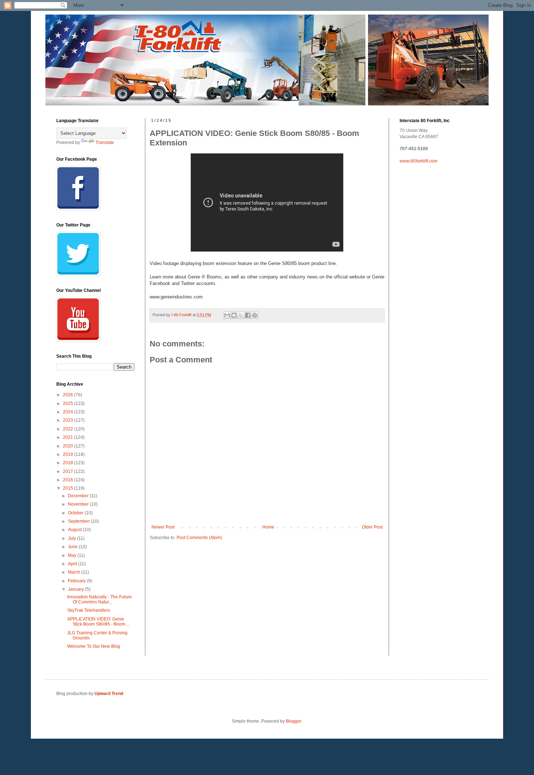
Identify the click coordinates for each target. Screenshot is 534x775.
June (73, 546)
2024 (68, 411)
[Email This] (227, 315)
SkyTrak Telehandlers (88, 610)
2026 (68, 394)
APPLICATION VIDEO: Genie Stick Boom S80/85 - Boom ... (98, 622)
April (73, 563)
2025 (68, 403)
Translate (105, 142)
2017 (68, 471)
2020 (68, 446)
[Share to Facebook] (247, 315)
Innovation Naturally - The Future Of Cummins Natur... (99, 599)
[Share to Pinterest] (254, 315)
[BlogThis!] (234, 315)
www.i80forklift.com (418, 161)
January (76, 589)
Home (268, 527)
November (79, 504)
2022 (68, 428)
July (72, 538)
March (74, 572)
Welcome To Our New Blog (93, 646)
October (76, 512)
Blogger (293, 721)
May (72, 555)
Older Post (372, 527)
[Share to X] (240, 315)
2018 (68, 462)
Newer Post (162, 527)
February (77, 580)
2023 (68, 420)
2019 (68, 454)
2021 (68, 437)
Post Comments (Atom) (199, 537)
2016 (68, 479)
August (75, 529)
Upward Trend (108, 693)
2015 (68, 488)
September (79, 521)
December (79, 495)
